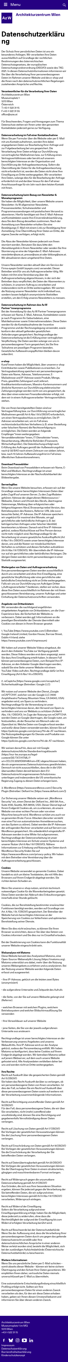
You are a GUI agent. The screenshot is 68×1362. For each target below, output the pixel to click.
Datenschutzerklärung (14, 1348)
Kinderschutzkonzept (13, 1355)
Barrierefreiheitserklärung (16, 1352)
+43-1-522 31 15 (9, 1332)
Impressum (7, 1345)
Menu (15, 5)
